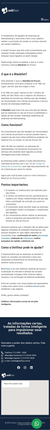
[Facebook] (19, 367)
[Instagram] (25, 367)
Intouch (36, 286)
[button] (25, 19)
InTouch (6, 269)
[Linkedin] (31, 367)
